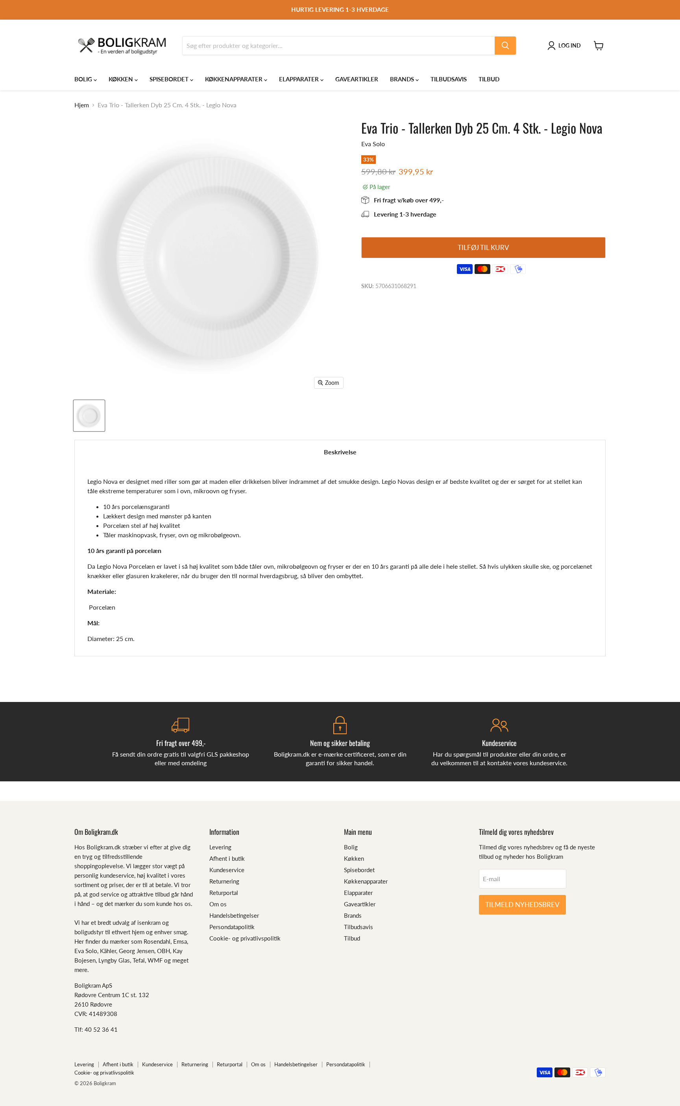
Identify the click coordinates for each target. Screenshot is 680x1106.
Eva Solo (373, 143)
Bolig (84, 79)
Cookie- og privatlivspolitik (245, 938)
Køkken (122, 79)
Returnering (224, 881)
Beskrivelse (340, 452)
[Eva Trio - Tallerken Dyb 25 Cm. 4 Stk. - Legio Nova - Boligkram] (89, 415)
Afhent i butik (227, 858)
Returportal (223, 892)
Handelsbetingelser (234, 915)
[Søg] (505, 46)
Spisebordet (170, 79)
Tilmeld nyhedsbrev (522, 904)
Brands (403, 79)
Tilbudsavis (449, 79)
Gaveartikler (356, 79)
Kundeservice (226, 869)
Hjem (81, 104)
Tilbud (489, 79)
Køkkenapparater (234, 79)
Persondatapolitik (232, 926)
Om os (218, 904)
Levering (220, 847)
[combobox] (339, 46)
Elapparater (299, 79)
